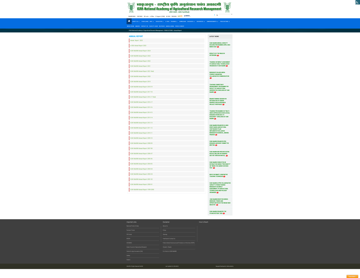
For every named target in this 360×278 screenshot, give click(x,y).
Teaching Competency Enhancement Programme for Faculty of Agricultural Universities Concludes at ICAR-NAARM (220, 88)
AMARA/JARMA (170, 26)
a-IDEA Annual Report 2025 (138, 45)
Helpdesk (162, 26)
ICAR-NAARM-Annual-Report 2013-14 (141, 117)
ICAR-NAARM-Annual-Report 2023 (140, 56)
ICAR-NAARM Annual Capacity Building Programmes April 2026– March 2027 (220, 45)
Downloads (182, 21)
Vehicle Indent (179, 26)
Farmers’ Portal (131, 230)
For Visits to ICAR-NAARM (169, 251)
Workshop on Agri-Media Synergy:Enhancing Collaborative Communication (219, 74)
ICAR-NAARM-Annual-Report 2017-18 (141, 92)
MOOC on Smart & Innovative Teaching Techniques (219, 175)
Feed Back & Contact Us (169, 238)
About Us (135, 21)
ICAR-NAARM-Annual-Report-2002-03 (141, 174)
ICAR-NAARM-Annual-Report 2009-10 (141, 138)
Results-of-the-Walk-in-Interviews (217, 54)
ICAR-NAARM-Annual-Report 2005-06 (141, 159)
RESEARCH (190, 21)
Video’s (128, 259)
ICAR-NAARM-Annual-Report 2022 (140, 61)
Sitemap (165, 234)
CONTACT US (144, 26)
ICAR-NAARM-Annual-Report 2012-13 (141, 123)
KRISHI (128, 238)
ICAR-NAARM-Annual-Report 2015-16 (141, 107)
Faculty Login (153, 26)
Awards (137, 26)
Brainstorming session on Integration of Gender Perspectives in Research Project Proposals (218, 101)
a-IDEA (167, 21)
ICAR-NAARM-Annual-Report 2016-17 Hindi (143, 97)
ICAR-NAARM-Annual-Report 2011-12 (141, 128)
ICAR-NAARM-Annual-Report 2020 (140, 76)
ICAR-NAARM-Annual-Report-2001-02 (141, 179)
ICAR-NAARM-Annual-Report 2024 (140, 51)
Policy (164, 230)
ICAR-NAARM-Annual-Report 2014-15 (141, 112)
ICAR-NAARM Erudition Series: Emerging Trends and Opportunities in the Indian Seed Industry (220, 202)
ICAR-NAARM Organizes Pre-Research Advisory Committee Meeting (219, 143)
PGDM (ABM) (145, 21)
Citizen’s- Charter (167, 247)
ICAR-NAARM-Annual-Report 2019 (140, 81)
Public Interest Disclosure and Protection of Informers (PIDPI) (179, 243)
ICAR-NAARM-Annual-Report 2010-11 (141, 133)
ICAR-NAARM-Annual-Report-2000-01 (141, 184)
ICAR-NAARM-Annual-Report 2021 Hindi (142, 71)
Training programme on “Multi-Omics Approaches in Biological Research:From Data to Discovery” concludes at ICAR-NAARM (220, 114)
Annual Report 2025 (136, 40)
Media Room (130, 26)
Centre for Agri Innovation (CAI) (135, 251)
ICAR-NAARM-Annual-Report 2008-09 (141, 143)
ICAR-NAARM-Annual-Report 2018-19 (141, 87)
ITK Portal (129, 234)
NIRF (151, 21)
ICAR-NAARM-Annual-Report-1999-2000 (142, 189)
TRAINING (173, 21)
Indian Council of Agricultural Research (137, 247)
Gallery (128, 255)
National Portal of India (133, 226)
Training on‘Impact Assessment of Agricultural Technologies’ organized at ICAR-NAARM (220, 64)
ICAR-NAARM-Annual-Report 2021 (140, 66)
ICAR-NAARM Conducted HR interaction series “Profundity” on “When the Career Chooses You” (220, 165)
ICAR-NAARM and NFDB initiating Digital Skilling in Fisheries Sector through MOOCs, (219, 153)
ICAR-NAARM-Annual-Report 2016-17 (141, 102)
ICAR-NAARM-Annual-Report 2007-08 (141, 148)
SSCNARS (129, 243)
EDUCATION (159, 21)
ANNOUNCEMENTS (212, 21)
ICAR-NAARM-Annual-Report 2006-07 (141, 153)
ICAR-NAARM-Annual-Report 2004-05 (141, 164)
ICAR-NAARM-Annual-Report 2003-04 (141, 169)
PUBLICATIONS (224, 21)
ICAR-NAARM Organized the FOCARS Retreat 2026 (218, 212)
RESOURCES (200, 21)
